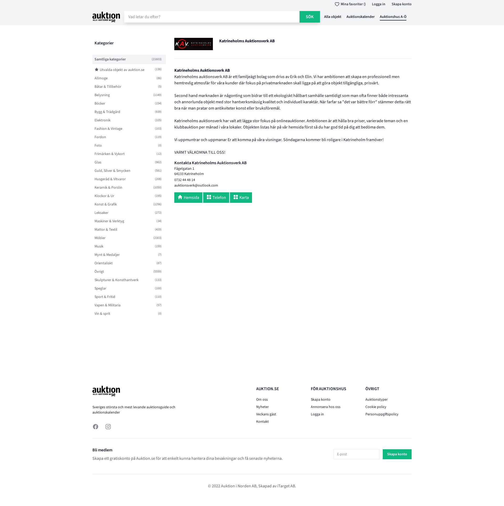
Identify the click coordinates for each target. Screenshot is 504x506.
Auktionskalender (360, 16)
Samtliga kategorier (110, 59)
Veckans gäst (266, 414)
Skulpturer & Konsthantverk (116, 280)
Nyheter (262, 407)
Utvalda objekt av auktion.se (122, 70)
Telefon (219, 197)
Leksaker (101, 212)
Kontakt (262, 421)
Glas (97, 162)
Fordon (100, 137)
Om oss (262, 399)
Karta (244, 197)
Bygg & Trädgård (107, 112)
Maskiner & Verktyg (109, 221)
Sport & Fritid (104, 297)
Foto (98, 145)
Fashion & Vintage (108, 128)
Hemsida (191, 197)
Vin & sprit (102, 313)
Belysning (102, 95)
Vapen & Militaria (107, 305)
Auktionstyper (376, 399)
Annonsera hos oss (325, 407)
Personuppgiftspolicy (381, 414)
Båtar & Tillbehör (107, 86)
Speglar (100, 288)
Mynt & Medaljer (107, 254)
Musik (98, 246)
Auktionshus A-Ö (393, 16)
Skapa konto (402, 4)
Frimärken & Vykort (109, 154)
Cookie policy (375, 407)
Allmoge (101, 78)
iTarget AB (286, 486)
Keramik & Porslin (108, 187)
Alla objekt (332, 16)
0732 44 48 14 (184, 180)
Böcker (99, 103)
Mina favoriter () (353, 4)
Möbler (100, 238)
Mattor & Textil (105, 229)
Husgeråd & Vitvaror (110, 179)
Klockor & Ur (104, 196)
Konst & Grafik (105, 204)
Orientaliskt (103, 263)
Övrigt (99, 271)
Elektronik (102, 120)
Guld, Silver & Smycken (112, 170)
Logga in (378, 4)
